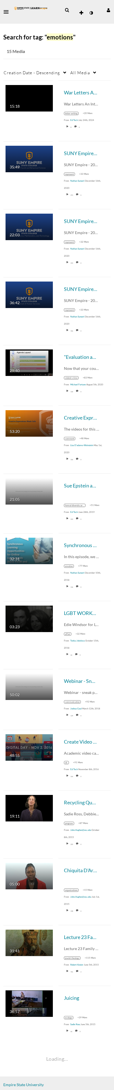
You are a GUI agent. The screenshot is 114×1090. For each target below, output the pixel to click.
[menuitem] (67, 10)
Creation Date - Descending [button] (32, 72)
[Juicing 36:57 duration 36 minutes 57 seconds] (29, 1003)
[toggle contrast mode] (91, 13)
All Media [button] (80, 72)
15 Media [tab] (16, 51)
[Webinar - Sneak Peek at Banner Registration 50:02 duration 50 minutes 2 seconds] (29, 686)
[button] (7, 12)
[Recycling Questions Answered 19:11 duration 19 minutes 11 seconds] (29, 807)
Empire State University (23, 1084)
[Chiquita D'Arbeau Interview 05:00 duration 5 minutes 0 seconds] (29, 875)
